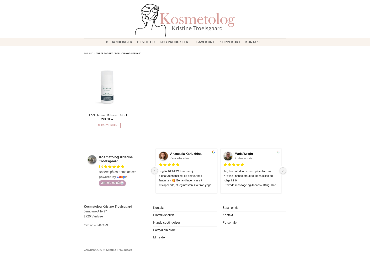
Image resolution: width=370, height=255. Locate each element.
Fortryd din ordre (164, 230)
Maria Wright (244, 153)
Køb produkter (174, 42)
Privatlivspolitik (163, 215)
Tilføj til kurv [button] (108, 125)
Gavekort (205, 42)
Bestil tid (146, 42)
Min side (159, 237)
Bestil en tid (231, 207)
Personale (230, 222)
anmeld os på (110, 182)
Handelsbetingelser (166, 222)
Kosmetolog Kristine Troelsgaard (116, 159)
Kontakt (253, 42)
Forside (88, 53)
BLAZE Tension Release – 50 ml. (107, 115)
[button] (85, 13)
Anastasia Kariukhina (186, 153)
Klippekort (229, 42)
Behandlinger (119, 42)
